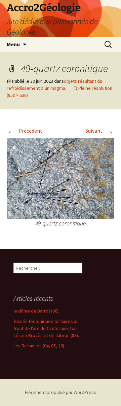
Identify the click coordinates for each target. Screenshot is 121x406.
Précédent (24, 130)
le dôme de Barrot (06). (36, 311)
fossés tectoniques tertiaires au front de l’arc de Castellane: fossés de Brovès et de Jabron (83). (46, 328)
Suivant (99, 130)
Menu (13, 44)
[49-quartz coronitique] (60, 178)
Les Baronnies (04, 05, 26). (39, 346)
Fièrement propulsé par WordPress (60, 392)
